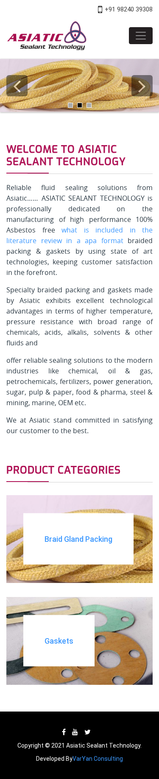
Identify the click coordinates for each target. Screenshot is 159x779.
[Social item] (64, 732)
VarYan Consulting (98, 758)
